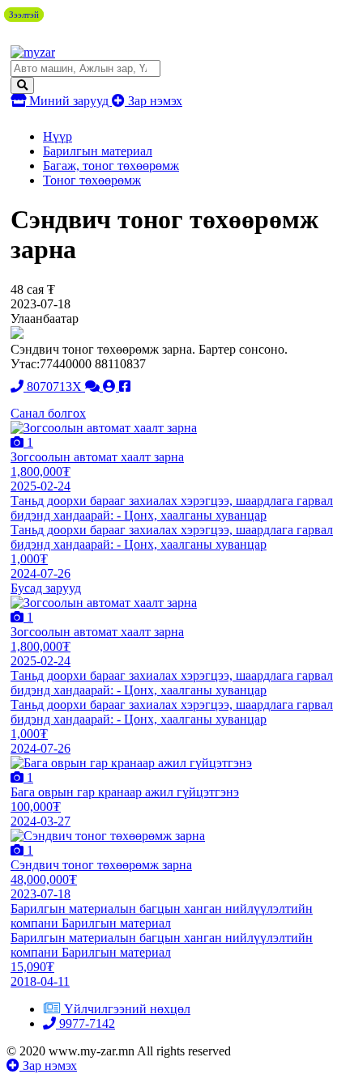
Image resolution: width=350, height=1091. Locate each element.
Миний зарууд (69, 101)
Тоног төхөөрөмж (92, 180)
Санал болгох (48, 413)
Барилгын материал (97, 151)
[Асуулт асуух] (94, 386)
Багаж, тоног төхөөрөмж (111, 165)
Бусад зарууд (46, 588)
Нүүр (57, 136)
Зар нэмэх (153, 101)
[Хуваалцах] (124, 386)
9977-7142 (85, 1023)
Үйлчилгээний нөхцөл (127, 1009)
